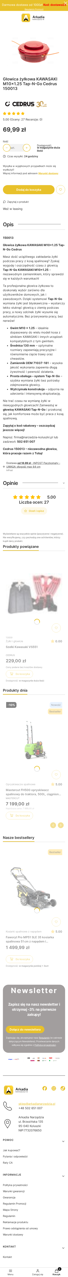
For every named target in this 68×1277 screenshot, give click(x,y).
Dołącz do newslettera (25, 1029)
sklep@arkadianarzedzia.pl (36, 1104)
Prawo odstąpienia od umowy (20, 1228)
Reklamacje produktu (15, 1222)
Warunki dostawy (13, 1234)
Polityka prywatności (15, 1185)
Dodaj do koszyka (28, 189)
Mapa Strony (10, 1209)
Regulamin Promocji (34, 9)
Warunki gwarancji (13, 1191)
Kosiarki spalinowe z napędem (24, 931)
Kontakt (7, 1256)
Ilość (5, 141)
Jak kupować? (11, 1150)
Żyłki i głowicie (14, 641)
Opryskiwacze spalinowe (20, 784)
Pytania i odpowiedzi (15, 1156)
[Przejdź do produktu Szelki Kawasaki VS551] (34, 594)
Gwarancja (9, 1197)
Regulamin (44, 1037)
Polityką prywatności (45, 1045)
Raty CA (8, 1162)
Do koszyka (23, 673)
